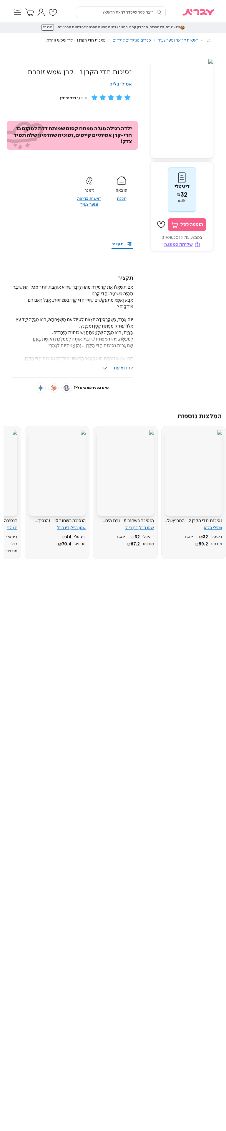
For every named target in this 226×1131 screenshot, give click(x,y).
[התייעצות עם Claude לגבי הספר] (54, 388)
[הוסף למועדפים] (161, 224)
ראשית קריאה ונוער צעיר (178, 40)
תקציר (118, 244)
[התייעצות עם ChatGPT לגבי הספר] (67, 388)
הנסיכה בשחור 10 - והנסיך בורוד (62, 521)
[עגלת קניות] (29, 12)
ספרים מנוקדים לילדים (132, 40)
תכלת (121, 198)
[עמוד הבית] (208, 40)
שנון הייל (146, 527)
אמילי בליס (120, 84)
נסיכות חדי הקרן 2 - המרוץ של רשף (194, 521)
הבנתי (47, 27)
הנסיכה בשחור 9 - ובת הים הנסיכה (129, 521)
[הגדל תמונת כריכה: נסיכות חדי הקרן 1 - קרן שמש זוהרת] (182, 108)
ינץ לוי (12, 527)
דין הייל (131, 527)
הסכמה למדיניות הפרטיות (77, 27)
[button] (17, 12)
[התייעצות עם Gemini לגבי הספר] (41, 388)
